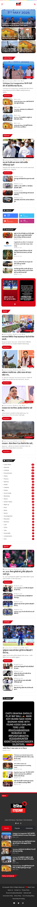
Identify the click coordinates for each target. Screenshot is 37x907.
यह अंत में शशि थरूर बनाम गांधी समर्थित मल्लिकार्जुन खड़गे (15, 163)
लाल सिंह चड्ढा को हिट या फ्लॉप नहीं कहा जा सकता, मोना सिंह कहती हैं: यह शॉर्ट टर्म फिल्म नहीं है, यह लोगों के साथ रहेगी (23, 270)
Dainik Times (31, 887)
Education (7, 519)
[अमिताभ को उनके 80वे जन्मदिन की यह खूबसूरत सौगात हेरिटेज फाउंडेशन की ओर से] (8, 673)
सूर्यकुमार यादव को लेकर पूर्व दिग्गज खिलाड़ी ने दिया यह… (24, 605)
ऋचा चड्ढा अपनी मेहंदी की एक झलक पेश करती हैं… (24, 180)
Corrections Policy (8, 895)
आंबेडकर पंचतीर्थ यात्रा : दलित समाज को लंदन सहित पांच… (16, 374)
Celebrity (6, 487)
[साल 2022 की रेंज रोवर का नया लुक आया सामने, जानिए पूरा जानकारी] (8, 263)
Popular (17, 828)
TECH (5, 527)
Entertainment (8, 473)
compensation (8, 536)
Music (5, 510)
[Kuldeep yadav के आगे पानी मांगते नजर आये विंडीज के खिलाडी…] (8, 612)
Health (6, 484)
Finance (6, 479)
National (6, 481)
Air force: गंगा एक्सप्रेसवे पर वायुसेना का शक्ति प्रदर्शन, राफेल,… (23, 118)
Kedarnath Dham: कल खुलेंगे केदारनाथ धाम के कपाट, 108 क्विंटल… (23, 126)
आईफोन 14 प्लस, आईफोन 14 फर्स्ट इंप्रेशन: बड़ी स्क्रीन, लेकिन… (23, 187)
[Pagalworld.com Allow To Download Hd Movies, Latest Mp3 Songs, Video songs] (8, 244)
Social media (7, 493)
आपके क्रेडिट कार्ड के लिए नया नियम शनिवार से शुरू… (24, 201)
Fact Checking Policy (28, 895)
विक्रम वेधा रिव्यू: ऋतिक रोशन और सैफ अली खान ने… (23, 688)
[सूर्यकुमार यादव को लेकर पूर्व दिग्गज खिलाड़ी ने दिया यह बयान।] (10, 290)
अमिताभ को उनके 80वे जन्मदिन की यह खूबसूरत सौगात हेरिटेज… (22, 674)
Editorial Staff (27, 893)
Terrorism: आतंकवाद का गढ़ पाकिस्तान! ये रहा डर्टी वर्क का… (23, 110)
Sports (6, 513)
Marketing (7, 496)
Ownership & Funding (18, 898)
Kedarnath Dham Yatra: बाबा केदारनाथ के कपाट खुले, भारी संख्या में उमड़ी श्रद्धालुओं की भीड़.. (9, 39)
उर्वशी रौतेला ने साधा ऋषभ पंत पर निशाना (15, 748)
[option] (18, 31)
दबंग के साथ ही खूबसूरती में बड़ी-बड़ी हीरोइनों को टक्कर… (24, 667)
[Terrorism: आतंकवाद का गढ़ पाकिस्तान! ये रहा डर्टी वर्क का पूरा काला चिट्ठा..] (27, 34)
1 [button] (14, 304)
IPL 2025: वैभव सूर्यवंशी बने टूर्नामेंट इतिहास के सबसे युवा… (18, 573)
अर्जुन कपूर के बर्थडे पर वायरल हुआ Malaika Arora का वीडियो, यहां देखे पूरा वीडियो (23, 782)
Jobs (5, 530)
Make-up (6, 504)
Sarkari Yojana (8, 501)
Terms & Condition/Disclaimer (14, 893)
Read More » (7, 95)
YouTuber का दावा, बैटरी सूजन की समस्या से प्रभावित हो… (24, 194)
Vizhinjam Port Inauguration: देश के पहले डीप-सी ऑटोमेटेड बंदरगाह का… (17, 84)
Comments (29, 828)
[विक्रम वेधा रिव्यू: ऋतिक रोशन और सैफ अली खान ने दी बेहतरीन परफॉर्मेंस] (8, 688)
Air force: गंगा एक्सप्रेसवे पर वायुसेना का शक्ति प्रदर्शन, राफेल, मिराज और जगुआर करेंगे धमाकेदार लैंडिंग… (9, 52)
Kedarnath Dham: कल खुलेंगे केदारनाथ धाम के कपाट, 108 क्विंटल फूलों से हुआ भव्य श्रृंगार (26, 52)
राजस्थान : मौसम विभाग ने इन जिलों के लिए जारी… (17, 443)
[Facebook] (16, 823)
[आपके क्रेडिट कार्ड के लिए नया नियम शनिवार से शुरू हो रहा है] (8, 200)
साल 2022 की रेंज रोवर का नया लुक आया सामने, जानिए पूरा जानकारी (23, 263)
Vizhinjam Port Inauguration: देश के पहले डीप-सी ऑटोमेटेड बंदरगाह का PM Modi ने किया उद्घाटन (16, 24)
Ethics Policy (17, 895)
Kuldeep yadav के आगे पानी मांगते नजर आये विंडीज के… (24, 612)
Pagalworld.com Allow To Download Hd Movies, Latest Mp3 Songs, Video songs (23, 244)
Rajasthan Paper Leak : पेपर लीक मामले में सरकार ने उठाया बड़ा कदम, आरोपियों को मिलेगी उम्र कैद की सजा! (24, 774)
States (6, 476)
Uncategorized (8, 516)
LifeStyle (6, 470)
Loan (5, 524)
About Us (10, 890)
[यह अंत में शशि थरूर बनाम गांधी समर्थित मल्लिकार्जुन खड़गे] (8, 680)
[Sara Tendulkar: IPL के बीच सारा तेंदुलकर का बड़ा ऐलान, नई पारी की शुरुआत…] (8, 588)
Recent (6, 828)
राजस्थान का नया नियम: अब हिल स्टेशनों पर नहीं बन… (17, 409)
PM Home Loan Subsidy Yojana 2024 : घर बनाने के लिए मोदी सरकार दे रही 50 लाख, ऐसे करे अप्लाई (24, 757)
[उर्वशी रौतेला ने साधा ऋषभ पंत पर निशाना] (27, 290)
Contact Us (17, 890)
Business (6, 521)
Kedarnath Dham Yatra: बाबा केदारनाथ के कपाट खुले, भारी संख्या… (24, 102)
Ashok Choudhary (8, 81)
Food (5, 507)
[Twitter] (18, 823)
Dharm (6, 499)
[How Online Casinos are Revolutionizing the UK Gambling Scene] (8, 766)
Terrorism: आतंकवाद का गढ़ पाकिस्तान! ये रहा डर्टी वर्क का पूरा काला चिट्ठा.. (27, 38)
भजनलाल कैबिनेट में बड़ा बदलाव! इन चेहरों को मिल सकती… (18, 338)
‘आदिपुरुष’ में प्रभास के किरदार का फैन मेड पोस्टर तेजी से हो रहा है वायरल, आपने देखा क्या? (23, 252)
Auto (5, 539)
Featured (6, 467)
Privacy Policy (25, 890)
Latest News (7, 464)
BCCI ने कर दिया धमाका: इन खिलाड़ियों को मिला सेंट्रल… (23, 597)
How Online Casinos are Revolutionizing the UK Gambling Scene (22, 765)
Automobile (7, 533)
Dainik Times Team (8, 441)
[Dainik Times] (18, 4)
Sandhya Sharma (8, 160)
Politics (6, 490)
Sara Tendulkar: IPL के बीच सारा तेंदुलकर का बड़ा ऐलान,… (23, 589)
